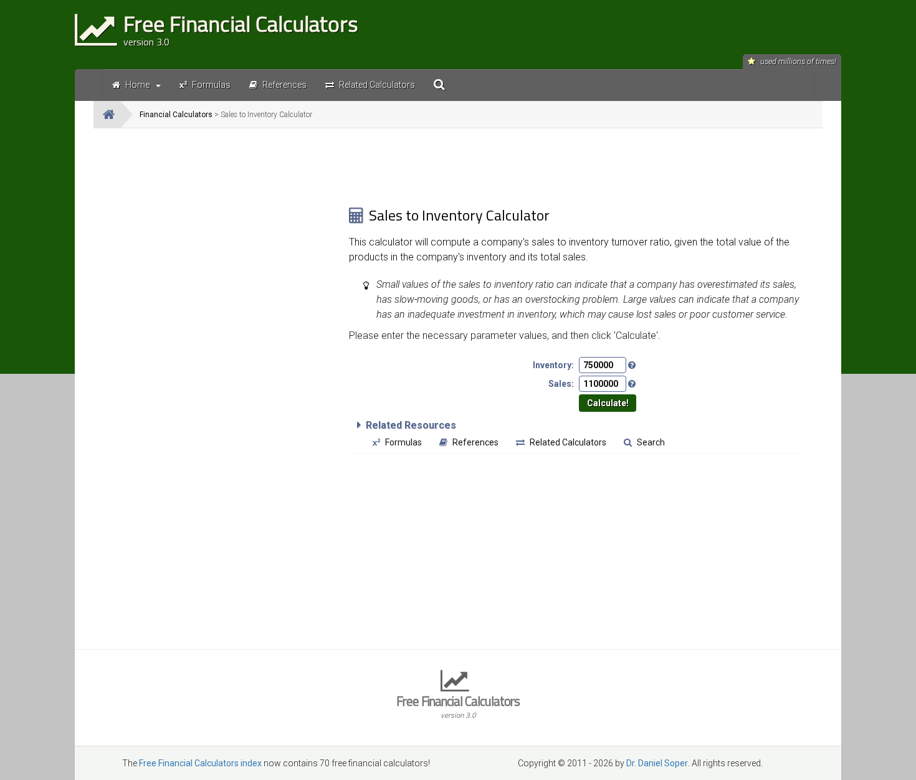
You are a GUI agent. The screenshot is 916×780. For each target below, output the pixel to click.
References (475, 442)
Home (137, 85)
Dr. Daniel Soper (657, 763)
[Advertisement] (221, 225)
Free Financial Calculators (458, 705)
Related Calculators (568, 442)
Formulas (403, 442)
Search (651, 442)
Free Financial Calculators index (200, 763)
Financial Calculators (176, 114)
